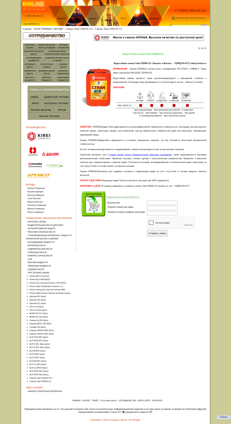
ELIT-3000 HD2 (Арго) (39, 371)
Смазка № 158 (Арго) (39, 320)
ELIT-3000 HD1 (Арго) (39, 375)
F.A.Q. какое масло (108, 400)
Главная (27, 29)
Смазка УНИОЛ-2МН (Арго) (42, 330)
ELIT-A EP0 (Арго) (37, 354)
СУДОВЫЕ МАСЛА (36, 269)
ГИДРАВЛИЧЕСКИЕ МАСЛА (40, 249)
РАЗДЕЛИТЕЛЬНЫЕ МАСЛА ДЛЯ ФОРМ (45, 225)
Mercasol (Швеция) (36, 195)
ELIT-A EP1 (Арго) (37, 358)
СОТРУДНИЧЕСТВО (127, 400)
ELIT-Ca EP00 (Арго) (38, 368)
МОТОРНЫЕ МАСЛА (37, 245)
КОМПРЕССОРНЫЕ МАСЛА (40, 256)
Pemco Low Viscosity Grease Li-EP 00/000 (48, 283)
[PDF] (199, 48)
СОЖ (30, 259)
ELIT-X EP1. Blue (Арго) (40, 344)
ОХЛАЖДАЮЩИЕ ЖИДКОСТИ (41, 242)
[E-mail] (205, 48)
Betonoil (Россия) (35, 202)
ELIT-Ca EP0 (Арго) (38, 364)
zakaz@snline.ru (198, 63)
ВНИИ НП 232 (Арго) (39, 317)
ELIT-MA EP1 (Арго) (38, 361)
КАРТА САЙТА (144, 400)
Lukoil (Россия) (34, 198)
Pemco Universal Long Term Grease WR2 (47, 290)
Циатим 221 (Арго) (38, 303)
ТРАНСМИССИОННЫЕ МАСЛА (41, 232)
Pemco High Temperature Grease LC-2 (46, 286)
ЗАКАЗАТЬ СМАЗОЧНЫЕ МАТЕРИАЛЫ (45, 391)
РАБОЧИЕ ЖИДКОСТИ (38, 262)
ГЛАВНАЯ (76, 400)
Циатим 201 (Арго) (38, 296)
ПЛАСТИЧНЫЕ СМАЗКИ (48, 29)
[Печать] (202, 48)
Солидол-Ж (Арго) (38, 327)
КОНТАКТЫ (157, 400)
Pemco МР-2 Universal (39, 276)
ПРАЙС (95, 400)
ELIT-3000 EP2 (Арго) (39, 341)
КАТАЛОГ (86, 400)
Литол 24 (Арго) (37, 307)
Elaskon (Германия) (36, 188)
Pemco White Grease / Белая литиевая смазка (50, 293)
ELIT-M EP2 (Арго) (37, 351)
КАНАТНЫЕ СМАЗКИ (37, 222)
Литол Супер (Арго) (38, 310)
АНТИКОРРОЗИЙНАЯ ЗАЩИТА (41, 228)
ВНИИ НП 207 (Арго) (39, 313)
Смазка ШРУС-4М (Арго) (40, 324)
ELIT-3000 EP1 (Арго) (39, 337)
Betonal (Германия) (36, 209)
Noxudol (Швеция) (36, 192)
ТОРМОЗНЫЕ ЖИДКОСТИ (39, 266)
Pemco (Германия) (36, 212)
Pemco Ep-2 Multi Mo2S (40, 279)
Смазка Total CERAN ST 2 (41, 378)
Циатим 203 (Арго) (38, 300)
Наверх (224, 417)
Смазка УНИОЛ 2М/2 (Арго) (42, 334)
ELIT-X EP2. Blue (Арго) (40, 347)
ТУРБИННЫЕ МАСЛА (37, 252)
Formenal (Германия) (37, 205)
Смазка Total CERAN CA (79, 29)
